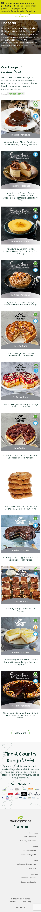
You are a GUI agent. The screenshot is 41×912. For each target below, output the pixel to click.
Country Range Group (27, 850)
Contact (34, 874)
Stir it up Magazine (28, 854)
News (36, 860)
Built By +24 (20, 907)
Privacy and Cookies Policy (20, 901)
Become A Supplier (28, 882)
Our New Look (31, 868)
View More (20, 732)
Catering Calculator (28, 841)
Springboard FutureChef (26, 864)
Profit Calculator (29, 836)
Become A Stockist (28, 878)
